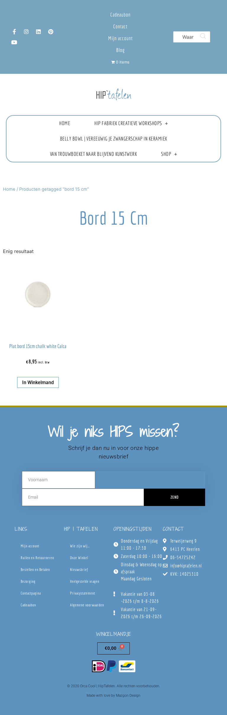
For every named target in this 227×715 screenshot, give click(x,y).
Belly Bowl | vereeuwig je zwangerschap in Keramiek (113, 139)
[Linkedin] (38, 31)
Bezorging (28, 581)
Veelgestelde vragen (84, 581)
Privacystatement (82, 593)
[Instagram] (26, 31)
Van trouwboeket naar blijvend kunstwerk (93, 154)
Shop (166, 154)
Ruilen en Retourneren (37, 558)
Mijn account (120, 38)
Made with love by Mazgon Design (113, 695)
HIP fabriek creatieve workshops (128, 123)
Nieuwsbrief (79, 569)
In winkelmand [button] (38, 382)
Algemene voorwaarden (87, 605)
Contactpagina (31, 593)
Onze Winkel (79, 558)
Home (64, 123)
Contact (120, 26)
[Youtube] (14, 42)
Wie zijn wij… (80, 546)
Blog (120, 50)
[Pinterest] (50, 31)
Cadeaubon (120, 15)
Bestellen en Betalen (35, 569)
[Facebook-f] (14, 31)
